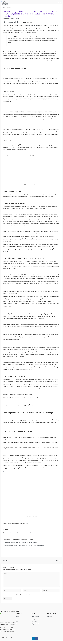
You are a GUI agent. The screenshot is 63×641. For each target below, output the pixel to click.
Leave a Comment (7, 18)
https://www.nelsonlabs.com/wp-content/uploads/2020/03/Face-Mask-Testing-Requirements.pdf (24, 545)
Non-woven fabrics (11, 22)
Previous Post (4, 560)
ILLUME (26, 523)
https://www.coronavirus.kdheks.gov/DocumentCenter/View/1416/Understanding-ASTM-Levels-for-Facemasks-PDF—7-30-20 (30, 536)
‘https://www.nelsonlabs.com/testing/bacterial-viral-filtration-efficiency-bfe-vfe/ (20, 542)
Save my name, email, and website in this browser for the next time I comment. (20, 594)
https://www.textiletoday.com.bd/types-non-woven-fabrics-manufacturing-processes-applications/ (24, 532)
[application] (44, 2)
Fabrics (12, 18)
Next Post (59, 560)
